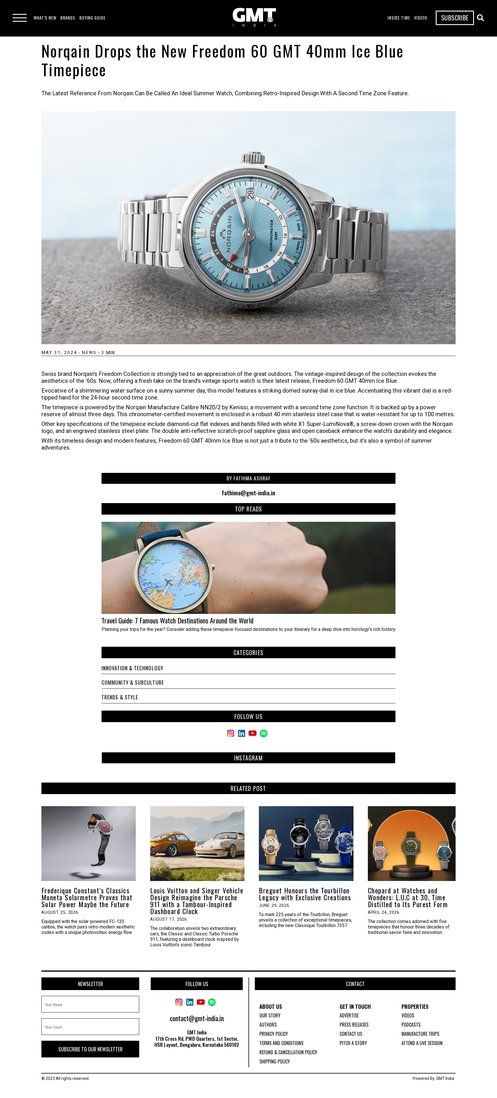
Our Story (269, 1015)
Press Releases (354, 1024)
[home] (254, 18)
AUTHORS (268, 1024)
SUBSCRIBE (455, 17)
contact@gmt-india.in (197, 1018)
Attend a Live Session (422, 1043)
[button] (45, 17)
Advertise (349, 1015)
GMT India (445, 1078)
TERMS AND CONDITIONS (281, 1043)
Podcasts (411, 1024)
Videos (408, 1015)
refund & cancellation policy (288, 1052)
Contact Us (351, 1033)
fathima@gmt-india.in (248, 493)
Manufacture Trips (420, 1033)
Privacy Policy (273, 1033)
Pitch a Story (353, 1043)
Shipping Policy (274, 1061)
